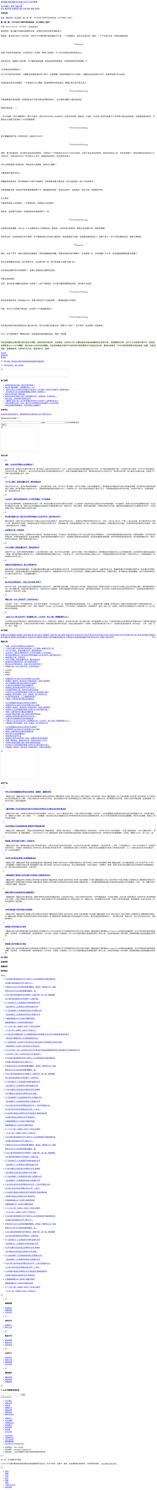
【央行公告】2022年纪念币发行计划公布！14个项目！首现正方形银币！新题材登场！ (37, 389)
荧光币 (86, 635)
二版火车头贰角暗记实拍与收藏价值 (19, 685)
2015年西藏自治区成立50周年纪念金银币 (21, 683)
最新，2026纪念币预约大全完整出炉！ (19, 464)
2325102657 (9, 1439)
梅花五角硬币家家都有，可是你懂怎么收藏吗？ (23, 405)
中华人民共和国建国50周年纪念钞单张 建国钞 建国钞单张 (28, 792)
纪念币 (25, 2)
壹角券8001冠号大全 (13, 736)
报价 (21, 9)
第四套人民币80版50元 (19, 637)
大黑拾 (102, 637)
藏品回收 (8, 1377)
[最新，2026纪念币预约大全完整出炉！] (6, 460)
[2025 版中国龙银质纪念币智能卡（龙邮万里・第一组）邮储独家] (30, 995)
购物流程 (8, 1310)
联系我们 (8, 1425)
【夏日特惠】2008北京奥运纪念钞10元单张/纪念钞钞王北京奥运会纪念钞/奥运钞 (35, 809)
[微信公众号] (10, 1485)
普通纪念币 (5, 635)
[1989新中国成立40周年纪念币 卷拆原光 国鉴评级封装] (26, 1113)
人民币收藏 (33, 2)
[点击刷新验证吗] (72, 422)
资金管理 (8, 1357)
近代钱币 (127, 635)
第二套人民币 (60, 635)
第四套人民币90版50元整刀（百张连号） (20, 841)
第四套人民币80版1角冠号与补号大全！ (21, 688)
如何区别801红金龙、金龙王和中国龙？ (20, 385)
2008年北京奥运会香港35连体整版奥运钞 (20, 858)
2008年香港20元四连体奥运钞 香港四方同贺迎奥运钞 (25, 826)
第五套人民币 (114, 635)
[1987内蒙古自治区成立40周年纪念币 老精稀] (22, 1089)
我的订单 (8, 1360)
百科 (24, 9)
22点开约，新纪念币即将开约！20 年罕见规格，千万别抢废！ (28, 499)
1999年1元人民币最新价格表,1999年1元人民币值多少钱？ (27, 692)
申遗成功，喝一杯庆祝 (14, 365)
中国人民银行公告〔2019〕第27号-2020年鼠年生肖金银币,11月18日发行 (32, 403)
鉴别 (28, 9)
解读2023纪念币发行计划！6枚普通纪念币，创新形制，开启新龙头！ (31, 396)
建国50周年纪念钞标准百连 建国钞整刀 (20, 892)
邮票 (21, 2)
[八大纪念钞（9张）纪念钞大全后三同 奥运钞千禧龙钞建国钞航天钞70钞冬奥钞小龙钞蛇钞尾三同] (42, 1050)
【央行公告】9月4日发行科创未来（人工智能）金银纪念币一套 (30, 648)
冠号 (121, 635)
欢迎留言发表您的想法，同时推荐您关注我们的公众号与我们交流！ (26, 414)
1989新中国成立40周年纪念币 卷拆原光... (20, 1117)
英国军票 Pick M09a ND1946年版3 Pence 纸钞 (23, 679)
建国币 (39, 637)
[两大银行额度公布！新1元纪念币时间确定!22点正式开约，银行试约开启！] (6, 512)
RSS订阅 (8, 1432)
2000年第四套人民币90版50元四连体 (18, 909)
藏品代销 (8, 1379)
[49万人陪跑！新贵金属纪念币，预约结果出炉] (6, 543)
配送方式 (8, 1342)
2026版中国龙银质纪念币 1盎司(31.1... (19, 983)
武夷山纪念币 (104, 635)
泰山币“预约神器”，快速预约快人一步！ (20, 387)
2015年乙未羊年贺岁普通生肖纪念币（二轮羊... (23, 1109)
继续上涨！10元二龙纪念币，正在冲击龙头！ (22, 599)
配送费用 (8, 1340)
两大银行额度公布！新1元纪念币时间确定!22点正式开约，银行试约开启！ (33, 516)
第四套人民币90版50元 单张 (15, 944)
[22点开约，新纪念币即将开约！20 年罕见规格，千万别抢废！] (6, 495)
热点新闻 (18, 18)
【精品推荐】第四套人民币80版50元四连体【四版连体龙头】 (28, 875)
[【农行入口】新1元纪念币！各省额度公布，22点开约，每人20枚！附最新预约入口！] (6, 612)
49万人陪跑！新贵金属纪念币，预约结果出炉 (22, 547)
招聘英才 (8, 1408)
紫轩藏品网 (9, 1441)
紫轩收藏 (11, 2)
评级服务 (8, 1382)
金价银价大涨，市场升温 (14, 530)
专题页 (37, 9)
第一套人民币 (136, 635)
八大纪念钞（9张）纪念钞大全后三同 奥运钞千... (23, 1054)
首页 (2, 9)
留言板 (7, 1429)
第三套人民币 (37, 635)
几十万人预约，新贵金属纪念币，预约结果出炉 (23, 482)
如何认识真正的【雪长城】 (15, 394)
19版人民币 (109, 637)
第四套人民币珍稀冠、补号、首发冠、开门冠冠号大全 (26, 694)
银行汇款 (8, 1327)
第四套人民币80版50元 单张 (15, 927)
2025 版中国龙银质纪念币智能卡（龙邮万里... (22, 999)
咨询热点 (8, 1308)
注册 (43, 422)
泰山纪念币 (94, 635)
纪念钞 (77, 635)
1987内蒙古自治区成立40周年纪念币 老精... (21, 1093)
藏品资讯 (8, 9)
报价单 (7, 1405)
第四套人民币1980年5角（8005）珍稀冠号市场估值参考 (27, 738)
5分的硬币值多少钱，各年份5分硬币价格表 (22, 690)
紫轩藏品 (4, 2)
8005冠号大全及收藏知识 (15, 734)
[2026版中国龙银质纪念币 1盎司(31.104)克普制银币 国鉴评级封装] (30, 979)
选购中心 (8, 1418)
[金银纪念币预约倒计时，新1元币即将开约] (6, 560)
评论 (7, 1478)
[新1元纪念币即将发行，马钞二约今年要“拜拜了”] (6, 578)
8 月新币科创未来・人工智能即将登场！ (21, 696)
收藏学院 (15, 9)
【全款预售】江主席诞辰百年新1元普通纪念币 (22, 1014)
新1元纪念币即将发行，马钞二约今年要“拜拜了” (23, 582)
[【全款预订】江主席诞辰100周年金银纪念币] (22, 1003)
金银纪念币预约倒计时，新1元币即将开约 (21, 565)
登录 (12, 6)
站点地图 (8, 1420)
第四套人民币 (22, 635)
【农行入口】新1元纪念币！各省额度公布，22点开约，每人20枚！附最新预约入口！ (37, 617)
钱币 (17, 2)
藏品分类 (8, 1410)
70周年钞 (69, 637)
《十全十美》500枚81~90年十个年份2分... (20, 1030)
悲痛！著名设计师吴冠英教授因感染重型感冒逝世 (25, 361)
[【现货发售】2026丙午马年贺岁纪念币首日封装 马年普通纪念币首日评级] (33, 1042)
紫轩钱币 (8, 1427)
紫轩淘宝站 (9, 1414)
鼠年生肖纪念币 (93, 637)
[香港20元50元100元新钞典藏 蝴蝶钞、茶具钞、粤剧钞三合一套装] (30, 987)
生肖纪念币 (32, 637)
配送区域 (8, 1345)
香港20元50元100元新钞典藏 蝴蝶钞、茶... (21, 991)
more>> (3, 975)
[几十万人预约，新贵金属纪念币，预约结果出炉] (6, 477)
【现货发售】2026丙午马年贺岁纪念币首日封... (23, 1046)
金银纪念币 (70, 635)
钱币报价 (145, 635)
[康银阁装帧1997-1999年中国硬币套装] (20, 1018)
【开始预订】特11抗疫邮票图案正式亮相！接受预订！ (25, 392)
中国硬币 (45, 635)
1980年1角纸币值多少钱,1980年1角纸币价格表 (23, 714)
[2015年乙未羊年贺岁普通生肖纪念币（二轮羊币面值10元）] (28, 1105)
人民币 (52, 635)
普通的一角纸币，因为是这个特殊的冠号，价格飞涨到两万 (28, 681)
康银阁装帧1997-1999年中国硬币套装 (19, 1022)
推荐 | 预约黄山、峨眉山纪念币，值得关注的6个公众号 (26, 740)
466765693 (9, 1436)
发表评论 (34, 27)
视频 (32, 9)
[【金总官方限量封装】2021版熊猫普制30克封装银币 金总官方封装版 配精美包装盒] (37, 1034)
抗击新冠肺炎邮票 (80, 637)
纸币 (82, 635)
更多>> (154, 637)
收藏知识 (13, 635)
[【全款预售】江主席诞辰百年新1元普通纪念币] (23, 1010)
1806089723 (9, 1437)
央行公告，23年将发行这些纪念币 (18, 398)
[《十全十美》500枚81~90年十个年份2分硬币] (22, 1026)
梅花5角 (62, 637)
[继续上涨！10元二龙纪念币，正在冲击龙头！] (6, 595)
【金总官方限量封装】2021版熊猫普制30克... (22, 1038)
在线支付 (8, 1325)
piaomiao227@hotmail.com (14, 1444)
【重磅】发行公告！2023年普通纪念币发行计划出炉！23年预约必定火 (31, 401)
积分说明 (8, 1312)
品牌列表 (8, 1412)
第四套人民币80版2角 (51, 637)
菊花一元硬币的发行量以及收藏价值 (20, 699)
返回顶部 (8, 1487)
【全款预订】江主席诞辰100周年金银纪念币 (21, 1007)
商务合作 (8, 1403)
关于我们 (8, 1401)
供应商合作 (9, 1423)
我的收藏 (8, 1362)
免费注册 (18, 6)
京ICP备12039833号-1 (109, 1463)
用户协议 (8, 1364)
